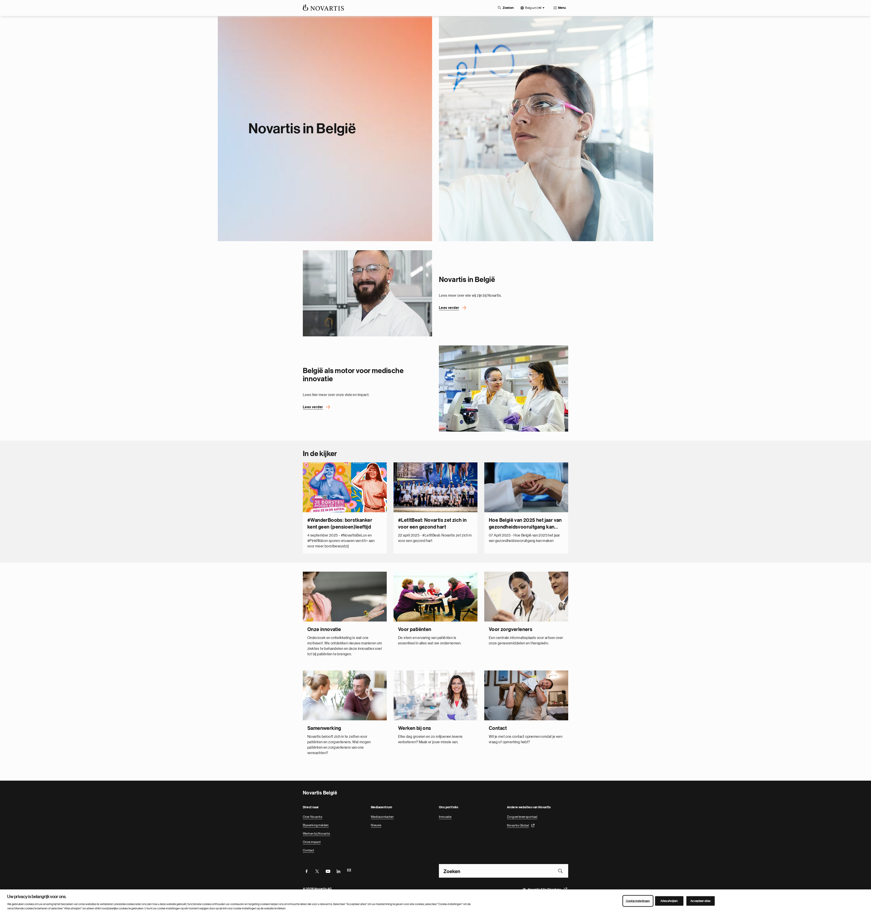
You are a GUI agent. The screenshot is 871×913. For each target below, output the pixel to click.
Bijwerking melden (316, 825)
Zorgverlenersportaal (522, 816)
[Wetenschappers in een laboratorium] (503, 388)
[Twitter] (317, 870)
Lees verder (449, 308)
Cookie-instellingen (638, 900)
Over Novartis (312, 816)
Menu (562, 8)
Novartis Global (518, 825)
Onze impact (312, 841)
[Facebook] (306, 870)
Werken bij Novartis (316, 833)
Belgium (533, 8)
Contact (308, 850)
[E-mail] (349, 870)
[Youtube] (327, 870)
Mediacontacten (382, 816)
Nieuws (376, 825)
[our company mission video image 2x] (367, 293)
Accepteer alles (700, 900)
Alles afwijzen (669, 900)
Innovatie (445, 816)
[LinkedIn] (338, 870)
